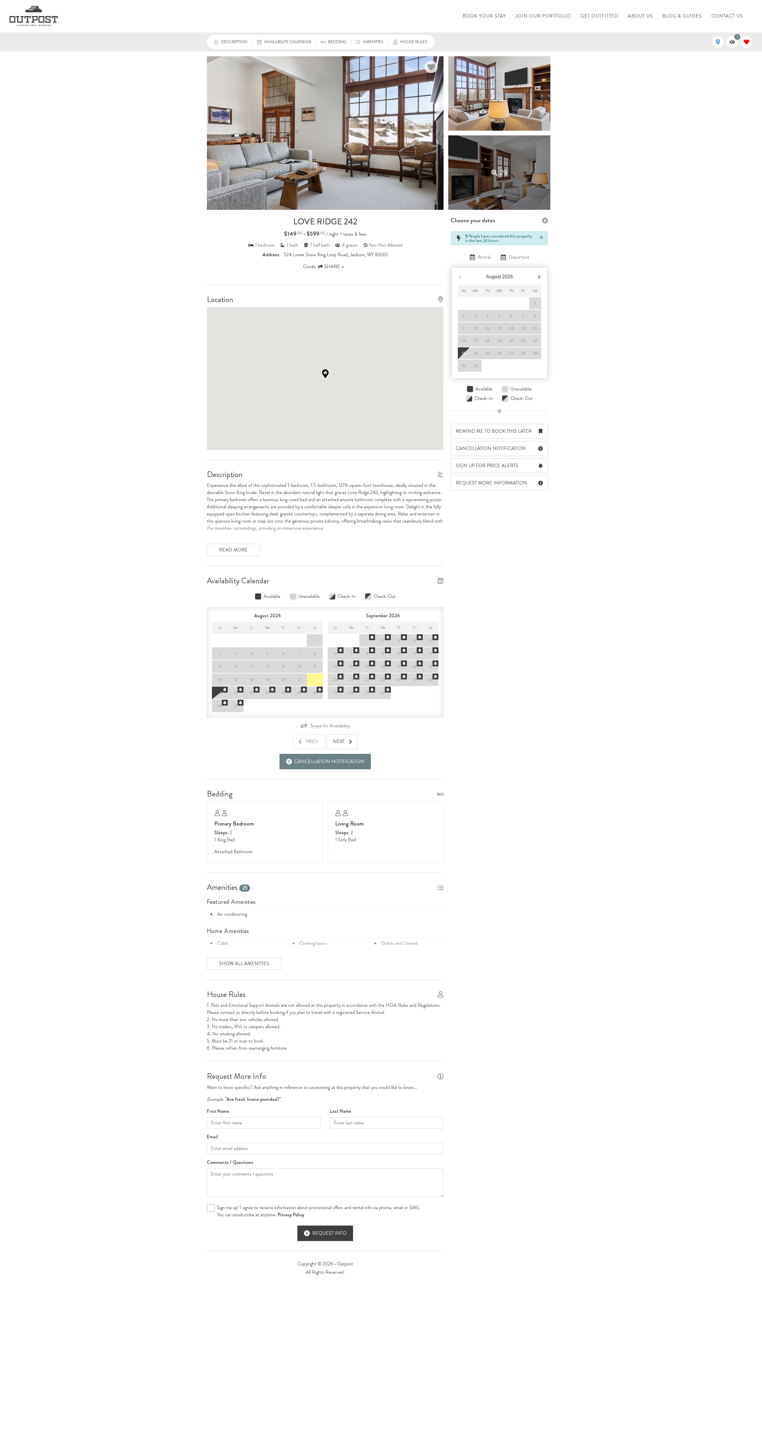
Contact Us (727, 15)
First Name (218, 1111)
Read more (233, 549)
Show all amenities (244, 963)
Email (212, 1136)
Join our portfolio (543, 15)
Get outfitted (599, 15)
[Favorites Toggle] (746, 42)
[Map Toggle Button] (718, 42)
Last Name (340, 1111)
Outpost (345, 1263)
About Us (640, 15)
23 (464, 353)
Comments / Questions (230, 1162)
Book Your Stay (484, 15)
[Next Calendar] (539, 277)
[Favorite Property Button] (431, 67)
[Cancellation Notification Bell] (225, 690)
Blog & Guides (682, 15)
